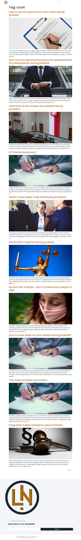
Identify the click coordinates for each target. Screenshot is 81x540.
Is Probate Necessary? (23, 152)
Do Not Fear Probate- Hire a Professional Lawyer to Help (40, 288)
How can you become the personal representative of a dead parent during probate (40, 61)
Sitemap (21, 537)
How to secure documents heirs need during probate (36, 13)
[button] (58, 2)
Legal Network (31, 537)
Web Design (26, 537)
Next (70, 470)
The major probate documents (28, 380)
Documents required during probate (31, 242)
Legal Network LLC (33, 536)
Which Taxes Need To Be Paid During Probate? (37, 197)
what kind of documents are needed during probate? (36, 107)
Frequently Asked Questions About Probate (36, 425)
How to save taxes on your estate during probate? (40, 335)
